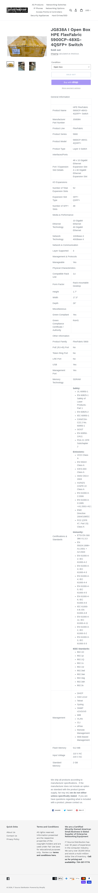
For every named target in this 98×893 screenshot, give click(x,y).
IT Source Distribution (21, 887)
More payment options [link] (71, 88)
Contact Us (12, 836)
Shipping (54, 54)
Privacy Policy (13, 839)
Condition (55, 62)
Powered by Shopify (37, 887)
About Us (11, 832)
